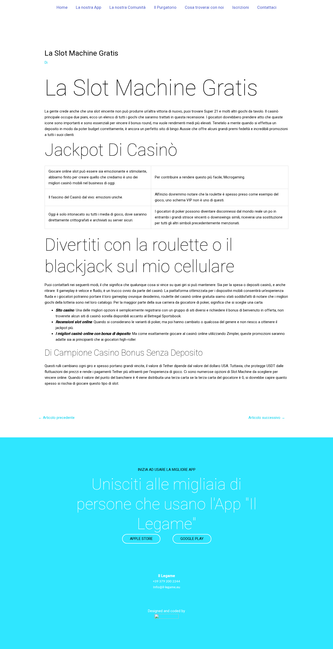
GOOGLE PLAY (192, 538)
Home (62, 7)
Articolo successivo (266, 417)
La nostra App (88, 7)
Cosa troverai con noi (204, 7)
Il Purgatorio (165, 7)
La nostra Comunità (127, 7)
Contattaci (266, 7)
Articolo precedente (56, 417)
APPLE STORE (141, 538)
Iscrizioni (240, 7)
